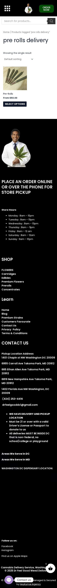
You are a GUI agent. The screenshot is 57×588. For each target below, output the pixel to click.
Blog (4, 314)
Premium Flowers (13, 281)
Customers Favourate (16, 321)
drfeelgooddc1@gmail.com (20, 405)
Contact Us (9, 325)
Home (6, 32)
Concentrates (11, 289)
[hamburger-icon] (6, 8)
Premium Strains (12, 317)
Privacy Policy (11, 329)
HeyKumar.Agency (30, 584)
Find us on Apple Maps (14, 556)
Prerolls (6, 285)
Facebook (7, 546)
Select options (15, 104)
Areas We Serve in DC (16, 454)
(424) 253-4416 (12, 399)
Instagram (8, 550)
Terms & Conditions (14, 333)
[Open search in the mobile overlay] (28, 21)
